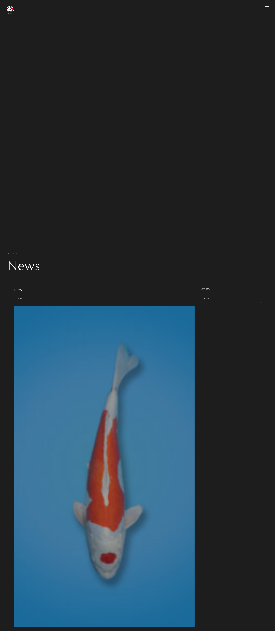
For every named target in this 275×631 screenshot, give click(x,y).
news (206, 298)
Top (9, 253)
